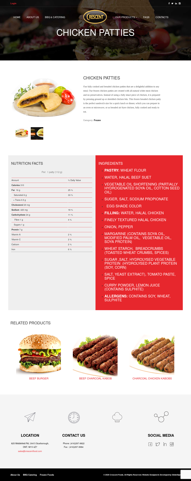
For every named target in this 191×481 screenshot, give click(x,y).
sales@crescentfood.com (30, 451)
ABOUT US (33, 17)
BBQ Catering (30, 474)
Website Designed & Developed (155, 474)
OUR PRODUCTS (125, 17)
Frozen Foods (47, 474)
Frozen (97, 120)
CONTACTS (161, 17)
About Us (15, 474)
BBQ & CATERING (55, 17)
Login (13, 3)
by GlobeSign (175, 474)
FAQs (146, 17)
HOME (17, 17)
